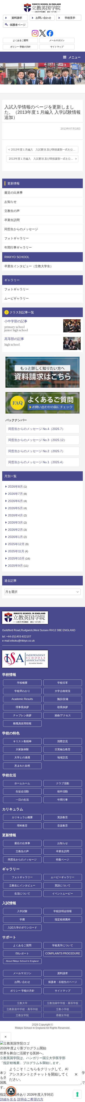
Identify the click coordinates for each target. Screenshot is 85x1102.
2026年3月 (15, 522)
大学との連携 (22, 757)
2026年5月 (15, 508)
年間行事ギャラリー (18, 247)
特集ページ (62, 859)
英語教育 (62, 817)
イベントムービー (62, 893)
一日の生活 (22, 799)
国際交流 (62, 741)
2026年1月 (15, 537)
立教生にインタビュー (22, 885)
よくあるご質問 (20, 40)
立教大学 (22, 1003)
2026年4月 (15, 515)
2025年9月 (15, 565)
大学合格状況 (62, 691)
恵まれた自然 (22, 765)
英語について (62, 885)
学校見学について (62, 945)
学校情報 (9, 674)
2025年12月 (16, 544)
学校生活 (9, 775)
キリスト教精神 (22, 741)
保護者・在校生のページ (62, 982)
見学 (70, 17)
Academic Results (22, 699)
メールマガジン (57, 40)
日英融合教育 (62, 749)
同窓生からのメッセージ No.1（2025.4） (36, 462)
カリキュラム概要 (22, 817)
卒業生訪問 (12, 220)
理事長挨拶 (22, 707)
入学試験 (22, 911)
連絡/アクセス (62, 715)
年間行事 (62, 799)
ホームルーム (22, 783)
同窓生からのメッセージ (21, 229)
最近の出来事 (13, 192)
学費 (22, 919)
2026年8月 (15, 486)
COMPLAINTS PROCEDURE (62, 953)
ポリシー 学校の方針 (20, 47)
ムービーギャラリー (62, 877)
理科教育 (22, 825)
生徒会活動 (22, 791)
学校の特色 (11, 733)
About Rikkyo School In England (22, 961)
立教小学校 (62, 1009)
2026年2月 (15, 529)
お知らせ (10, 201)
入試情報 (9, 903)
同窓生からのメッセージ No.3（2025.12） (37, 440)
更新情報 (9, 835)
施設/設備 (62, 699)
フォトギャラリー (16, 238)
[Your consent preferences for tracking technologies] (77, 1094)
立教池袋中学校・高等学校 (62, 1003)
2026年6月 (15, 501)
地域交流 (62, 757)
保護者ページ (18, 24)
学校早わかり (22, 691)
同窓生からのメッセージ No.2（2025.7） (36, 451)
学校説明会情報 (62, 911)
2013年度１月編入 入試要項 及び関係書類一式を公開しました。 (44, 149)
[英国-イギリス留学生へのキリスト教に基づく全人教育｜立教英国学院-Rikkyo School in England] (42, 8)
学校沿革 (62, 682)
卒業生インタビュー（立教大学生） (28, 266)
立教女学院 (22, 1015)
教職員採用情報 (22, 723)
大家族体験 (22, 749)
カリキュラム (12, 809)
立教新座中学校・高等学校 (22, 1009)
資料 (17, 17)
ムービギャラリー (16, 298)
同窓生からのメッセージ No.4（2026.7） (36, 429)
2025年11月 (16, 551)
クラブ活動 (62, 783)
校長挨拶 (62, 707)
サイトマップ (56, 47)
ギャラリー (11, 869)
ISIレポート (22, 953)
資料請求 (62, 973)
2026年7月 (15, 493)
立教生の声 (12, 211)
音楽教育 (62, 825)
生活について (22, 893)
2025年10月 (16, 558)
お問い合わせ (43, 17)
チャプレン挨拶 (22, 715)
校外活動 (62, 791)
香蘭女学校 (62, 1015)
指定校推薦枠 (62, 919)
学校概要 (22, 682)
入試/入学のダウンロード (22, 927)
